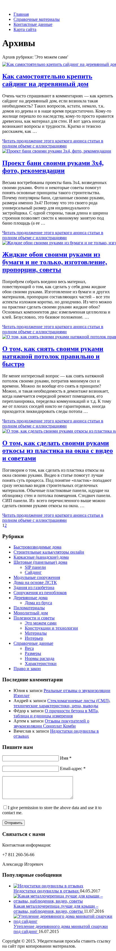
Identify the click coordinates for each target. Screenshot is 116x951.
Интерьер (34, 638)
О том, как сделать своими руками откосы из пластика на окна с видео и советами (57, 450)
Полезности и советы (34, 618)
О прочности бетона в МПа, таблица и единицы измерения (56, 713)
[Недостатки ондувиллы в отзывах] (48, 885)
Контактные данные (33, 24)
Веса (29, 648)
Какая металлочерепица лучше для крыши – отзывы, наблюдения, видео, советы (56, 909)
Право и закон (27, 668)
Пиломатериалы (29, 607)
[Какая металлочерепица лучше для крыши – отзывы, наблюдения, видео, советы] (64, 901)
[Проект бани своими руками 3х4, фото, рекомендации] (56, 151)
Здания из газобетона (34, 587)
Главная (21, 14)
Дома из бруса (38, 602)
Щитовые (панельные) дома (40, 562)
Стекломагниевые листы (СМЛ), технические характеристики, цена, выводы (62, 703)
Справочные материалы (37, 19)
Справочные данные (33, 643)
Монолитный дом (31, 612)
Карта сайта (25, 29)
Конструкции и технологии (51, 628)
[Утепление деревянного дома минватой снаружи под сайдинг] (64, 921)
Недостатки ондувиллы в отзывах (47, 891)
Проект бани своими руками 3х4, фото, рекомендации (53, 166)
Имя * (66, 758)
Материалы (36, 633)
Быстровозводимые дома (37, 547)
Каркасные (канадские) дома (41, 557)
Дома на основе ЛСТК (35, 582)
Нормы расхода (39, 658)
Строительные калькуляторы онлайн (49, 552)
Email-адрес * (73, 768)
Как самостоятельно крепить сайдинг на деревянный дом (47, 80)
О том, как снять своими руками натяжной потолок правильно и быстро (52, 356)
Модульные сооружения (37, 577)
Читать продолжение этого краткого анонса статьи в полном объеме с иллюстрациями (52, 143)
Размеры (33, 653)
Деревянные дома (31, 597)
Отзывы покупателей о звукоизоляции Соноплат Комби (51, 723)
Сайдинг (33, 572)
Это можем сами (41, 623)
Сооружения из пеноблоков (40, 592)
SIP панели (35, 567)
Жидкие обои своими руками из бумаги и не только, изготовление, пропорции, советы (54, 262)
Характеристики (41, 663)
